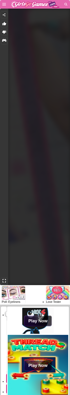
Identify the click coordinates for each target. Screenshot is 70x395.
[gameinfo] (4, 40)
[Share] (4, 14)
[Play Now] (38, 332)
